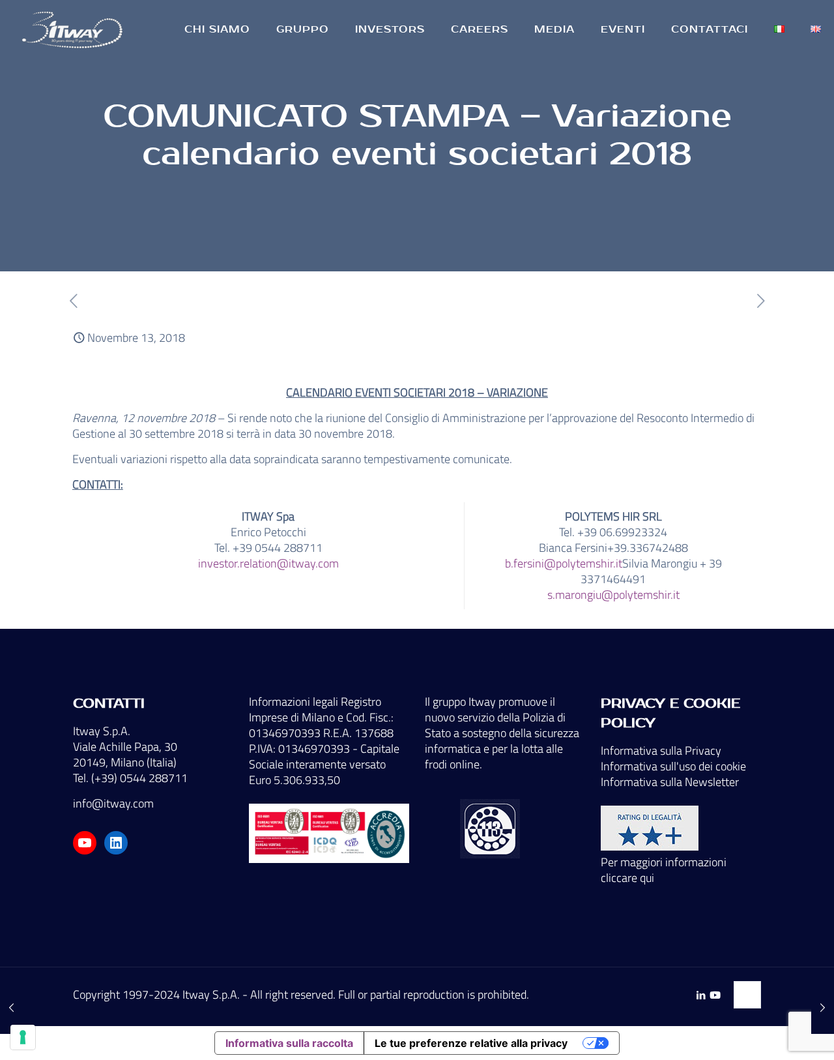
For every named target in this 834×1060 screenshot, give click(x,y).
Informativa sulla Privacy (661, 750)
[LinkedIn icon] (701, 995)
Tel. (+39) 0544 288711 (130, 778)
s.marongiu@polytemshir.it (613, 594)
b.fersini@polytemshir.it (563, 563)
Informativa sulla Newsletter (670, 782)
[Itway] (74, 29)
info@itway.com (113, 803)
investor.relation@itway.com (268, 563)
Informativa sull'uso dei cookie (673, 766)
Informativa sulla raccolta (289, 1043)
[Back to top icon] (747, 994)
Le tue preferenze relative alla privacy (471, 1043)
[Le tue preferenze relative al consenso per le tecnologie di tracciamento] (22, 1037)
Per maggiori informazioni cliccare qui (663, 869)
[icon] (715, 995)
